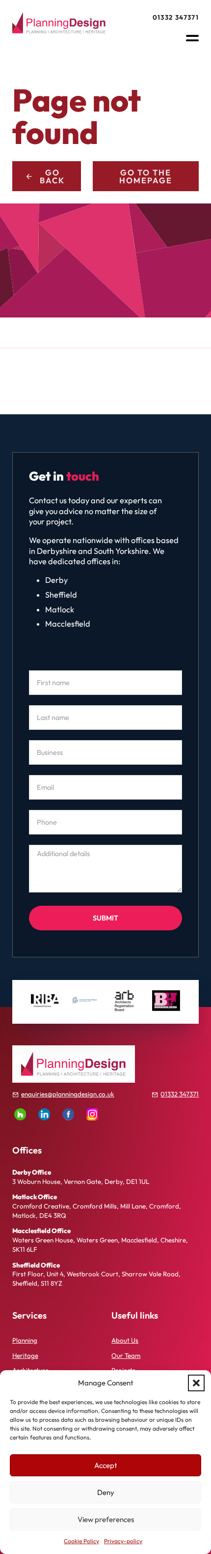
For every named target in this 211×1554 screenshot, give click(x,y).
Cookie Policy (81, 1541)
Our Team (125, 1355)
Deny (105, 1492)
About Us (124, 1340)
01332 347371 (176, 17)
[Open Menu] (192, 38)
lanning (26, 1340)
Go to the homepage (145, 176)
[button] (196, 1383)
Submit (105, 918)
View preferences (106, 1519)
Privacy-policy (123, 1541)
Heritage (25, 1355)
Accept (105, 1465)
